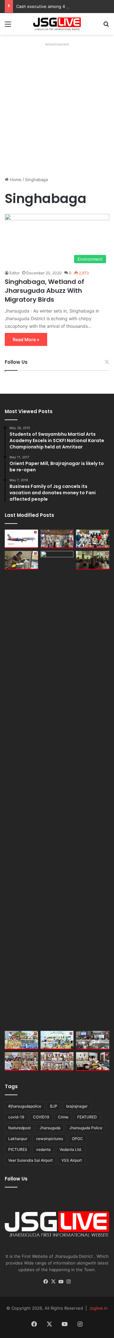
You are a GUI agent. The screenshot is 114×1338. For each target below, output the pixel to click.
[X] (53, 1281)
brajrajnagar (76, 1106)
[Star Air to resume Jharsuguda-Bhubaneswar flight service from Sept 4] (21, 539)
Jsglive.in (98, 1308)
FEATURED (87, 1117)
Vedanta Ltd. (71, 1149)
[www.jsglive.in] (57, 24)
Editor (15, 273)
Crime (63, 1117)
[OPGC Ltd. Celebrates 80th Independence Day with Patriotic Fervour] (21, 1040)
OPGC (77, 1138)
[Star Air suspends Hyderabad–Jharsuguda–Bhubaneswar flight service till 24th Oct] (57, 789)
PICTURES (17, 1149)
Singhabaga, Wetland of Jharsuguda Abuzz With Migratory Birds (44, 290)
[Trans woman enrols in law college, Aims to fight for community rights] (21, 560)
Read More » (26, 339)
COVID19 (41, 1117)
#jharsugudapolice (24, 1106)
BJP (53, 1106)
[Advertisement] (57, 106)
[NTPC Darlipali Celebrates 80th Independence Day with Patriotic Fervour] (57, 1040)
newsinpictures (49, 1138)
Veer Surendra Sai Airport (30, 1160)
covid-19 (16, 1117)
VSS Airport (71, 1160)
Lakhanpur (17, 1138)
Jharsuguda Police (85, 1127)
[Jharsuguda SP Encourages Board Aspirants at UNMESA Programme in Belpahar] (21, 1061)
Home (15, 179)
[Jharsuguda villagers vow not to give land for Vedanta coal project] (92, 560)
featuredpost (19, 1127)
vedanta (43, 1149)
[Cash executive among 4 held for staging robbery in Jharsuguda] (92, 539)
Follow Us (16, 362)
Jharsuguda (50, 1127)
